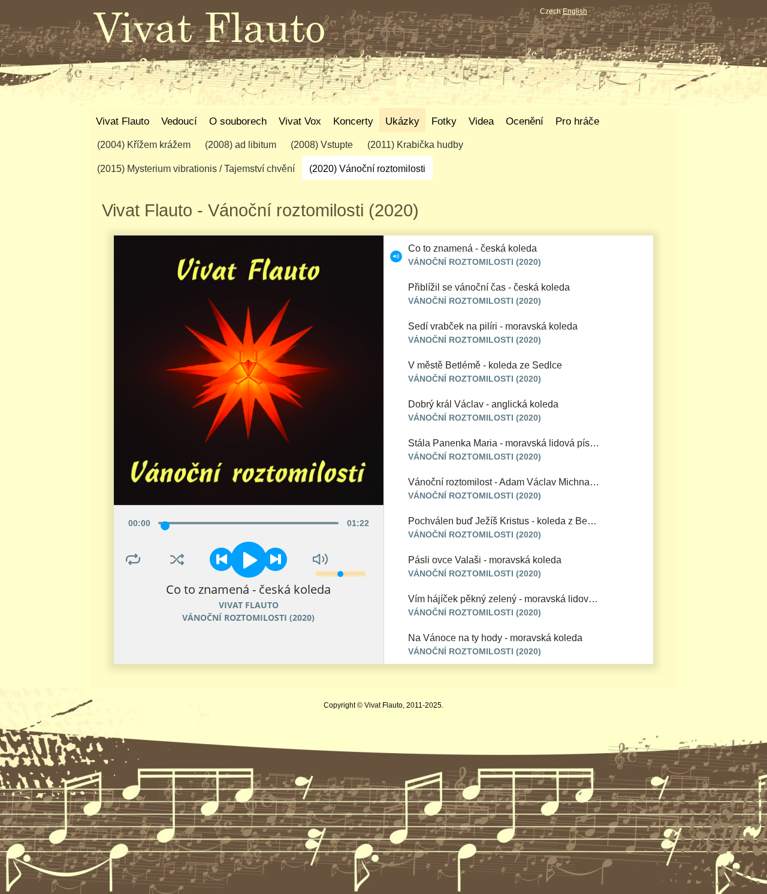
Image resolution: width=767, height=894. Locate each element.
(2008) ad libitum (240, 145)
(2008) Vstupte (322, 145)
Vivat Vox (300, 121)
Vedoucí (179, 121)
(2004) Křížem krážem (144, 145)
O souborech (238, 121)
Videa (481, 121)
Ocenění (524, 121)
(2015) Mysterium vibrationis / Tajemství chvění (196, 169)
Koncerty (353, 121)
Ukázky (402, 121)
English (575, 11)
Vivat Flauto (122, 121)
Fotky (444, 121)
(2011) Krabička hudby (415, 145)
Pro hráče (577, 121)
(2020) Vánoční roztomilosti (367, 169)
